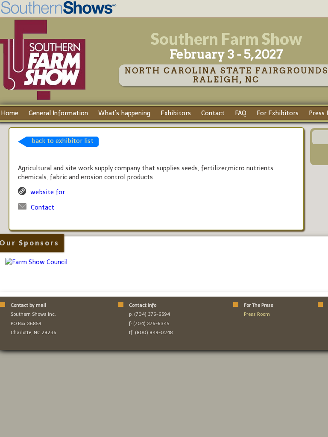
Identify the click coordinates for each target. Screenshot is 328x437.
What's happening (124, 113)
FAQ (240, 113)
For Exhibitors (278, 113)
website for (47, 192)
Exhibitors (176, 113)
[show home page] (42, 99)
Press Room (257, 314)
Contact (213, 113)
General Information (58, 113)
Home (9, 113)
